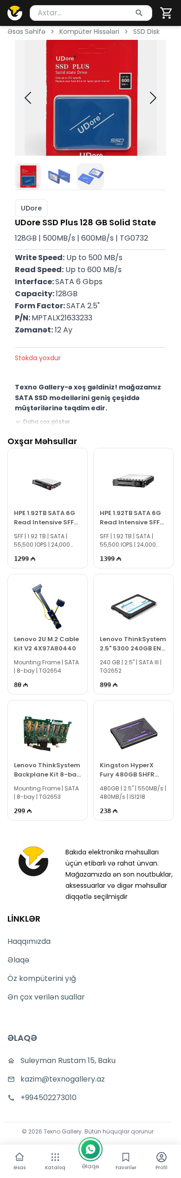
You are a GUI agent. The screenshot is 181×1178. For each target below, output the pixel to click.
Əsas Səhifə (26, 31)
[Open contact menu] (90, 1149)
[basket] (167, 13)
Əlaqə (18, 960)
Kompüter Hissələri (89, 31)
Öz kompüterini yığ (41, 978)
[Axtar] (139, 13)
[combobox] (91, 13)
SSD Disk (146, 31)
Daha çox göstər (46, 422)
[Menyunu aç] (55, 1157)
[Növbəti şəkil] (153, 98)
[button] (167, 13)
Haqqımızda (29, 941)
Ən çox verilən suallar (46, 997)
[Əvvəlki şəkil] (28, 98)
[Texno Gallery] (14, 13)
